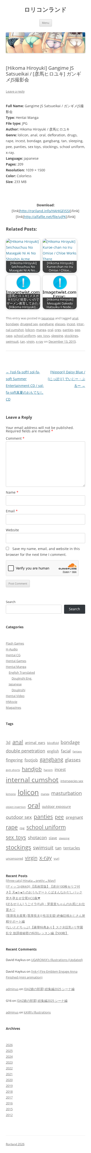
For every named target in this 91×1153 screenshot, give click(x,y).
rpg (22, 828)
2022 (9, 1068)
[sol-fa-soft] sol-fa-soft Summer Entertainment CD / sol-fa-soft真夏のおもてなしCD (25, 386)
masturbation (66, 793)
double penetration (25, 751)
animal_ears (35, 742)
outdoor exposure (56, 806)
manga (41, 330)
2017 (9, 1097)
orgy (58, 330)
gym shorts (13, 770)
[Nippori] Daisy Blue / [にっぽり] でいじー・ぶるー (66, 379)
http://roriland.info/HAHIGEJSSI (45, 211)
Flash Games (15, 643)
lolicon (30, 330)
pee (77, 330)
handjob (32, 768)
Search (11, 602)
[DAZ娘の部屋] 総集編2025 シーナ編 (49, 989)
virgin (30, 341)
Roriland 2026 (15, 1144)
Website (12, 530)
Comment (15, 438)
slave (53, 838)
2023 (9, 1062)
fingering (14, 760)
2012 (9, 1115)
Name (12, 492)
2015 (9, 1109)
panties (68, 330)
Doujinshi (18, 690)
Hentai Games (16, 661)
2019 (9, 1085)
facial (66, 751)
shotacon (37, 837)
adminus (12, 989)
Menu (45, 23)
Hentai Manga (16, 666)
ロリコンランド (45, 9)
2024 (9, 1056)
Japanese (47, 318)
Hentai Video (15, 696)
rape (9, 335)
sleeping (57, 335)
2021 (9, 1074)
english (53, 751)
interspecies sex (71, 781)
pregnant (74, 817)
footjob (31, 760)
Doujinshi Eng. (22, 678)
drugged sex (29, 324)
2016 (9, 1103)
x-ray (39, 341)
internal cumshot (32, 779)
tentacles (71, 848)
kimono (11, 794)
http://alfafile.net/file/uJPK (45, 216)
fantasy (77, 751)
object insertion (16, 807)
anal (75, 318)
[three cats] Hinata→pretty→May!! (31, 880)
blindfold (53, 743)
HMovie (11, 701)
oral (50, 330)
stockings (71, 335)
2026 (9, 1045)
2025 (9, 1050)
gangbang (46, 324)
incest (71, 324)
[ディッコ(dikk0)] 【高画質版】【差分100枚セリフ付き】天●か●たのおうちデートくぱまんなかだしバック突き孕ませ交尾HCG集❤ (44, 892)
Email (12, 511)
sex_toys (43, 335)
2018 (9, 1091)
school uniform (25, 335)
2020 (9, 1080)
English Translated (22, 672)
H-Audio (12, 649)
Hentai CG (13, 655)
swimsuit (12, 341)
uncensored (14, 858)
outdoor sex (19, 817)
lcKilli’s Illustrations (37, 1012)
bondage (12, 324)
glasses (60, 324)
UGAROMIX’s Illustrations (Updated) (57, 960)
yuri (56, 858)
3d (8, 742)
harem (48, 770)
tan (22, 341)
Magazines (13, 707)
